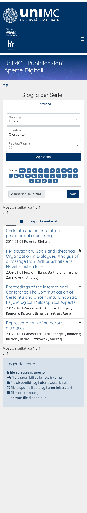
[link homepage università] (11, 39)
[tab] (11, 221)
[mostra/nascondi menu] (82, 39)
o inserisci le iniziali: (26, 194)
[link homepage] (33, 16)
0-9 (22, 170)
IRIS (6, 85)
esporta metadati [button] (44, 221)
